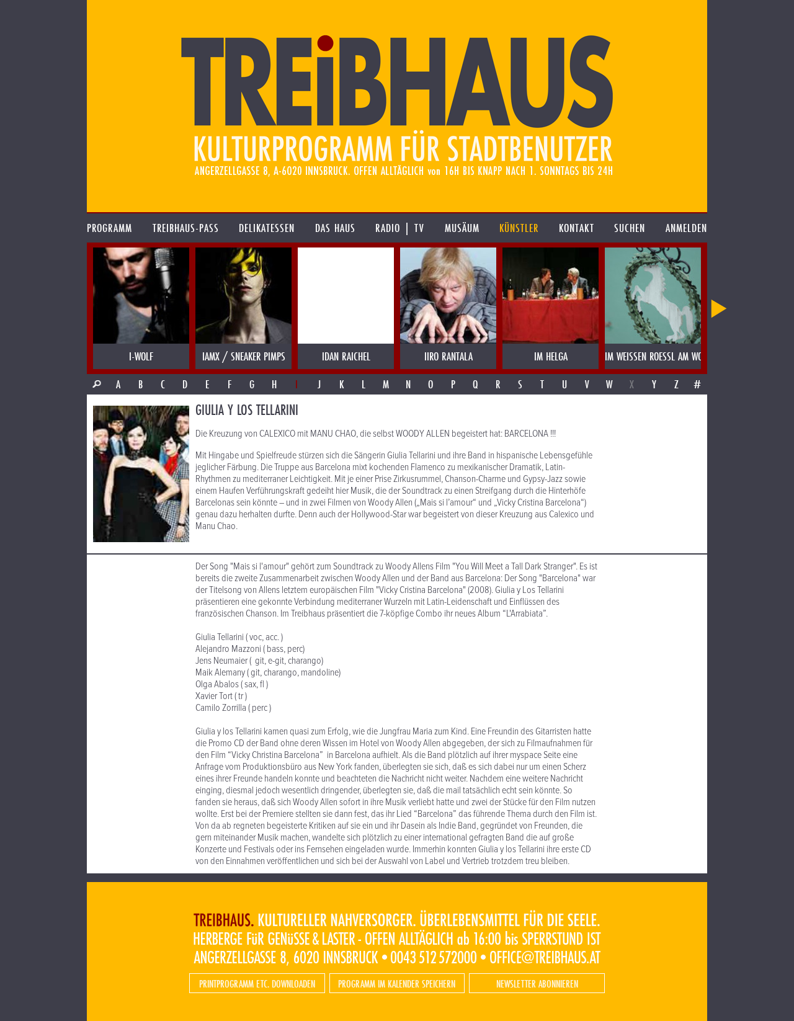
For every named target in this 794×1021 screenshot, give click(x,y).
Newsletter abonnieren (537, 983)
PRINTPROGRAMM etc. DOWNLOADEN (257, 983)
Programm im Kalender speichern (396, 983)
